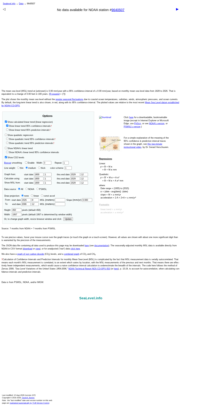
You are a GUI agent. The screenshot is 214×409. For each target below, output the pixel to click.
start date (29, 174)
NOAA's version (156, 123)
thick (43, 168)
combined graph (71, 254)
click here (75, 248)
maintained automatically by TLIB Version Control (29, 403)
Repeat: (59, 163)
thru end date (63, 174)
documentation (101, 245)
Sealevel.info (9, 3)
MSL (47, 200)
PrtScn (137, 123)
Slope (73, 200)
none (26, 196)
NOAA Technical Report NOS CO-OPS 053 (89, 268)
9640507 (118, 10)
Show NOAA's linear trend (20, 148)
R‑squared (55, 94)
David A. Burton (28, 398)
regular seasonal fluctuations (69, 99)
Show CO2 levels (16, 157)
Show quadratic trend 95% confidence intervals (32, 139)
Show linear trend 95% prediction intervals (30, 130)
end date (16, 204)
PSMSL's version (132, 126)
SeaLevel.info (90, 298)
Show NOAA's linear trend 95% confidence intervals (34, 152)
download (27, 248)
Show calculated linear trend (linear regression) (30, 122)
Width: (39, 163)
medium (32, 168)
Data (21, 3)
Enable (31, 163)
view (37, 248)
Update (68, 219)
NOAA (31, 189)
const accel (49, 196)
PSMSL (43, 189)
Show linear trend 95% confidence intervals (30, 126)
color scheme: (57, 168)
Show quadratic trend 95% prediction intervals (31, 143)
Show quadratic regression (20, 135)
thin (21, 168)
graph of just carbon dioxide (30, 254)
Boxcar (7, 163)
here (131, 117)
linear (36, 196)
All (22, 189)
